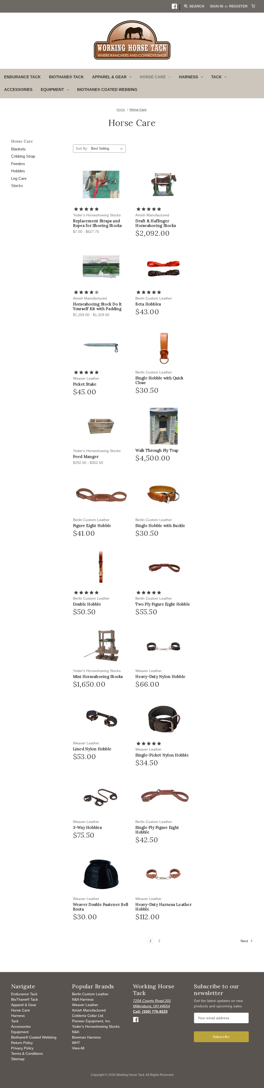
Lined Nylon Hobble (92, 749)
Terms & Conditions (27, 1053)
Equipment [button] (52, 89)
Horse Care (20, 1010)
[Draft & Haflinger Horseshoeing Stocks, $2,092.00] (163, 184)
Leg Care (19, 178)
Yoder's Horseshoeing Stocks (96, 1026)
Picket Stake (85, 384)
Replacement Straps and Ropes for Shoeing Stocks (97, 223)
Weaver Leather (85, 1005)
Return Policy (22, 1043)
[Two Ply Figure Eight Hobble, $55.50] (163, 567)
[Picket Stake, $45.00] (101, 347)
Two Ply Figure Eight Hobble (162, 604)
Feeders (18, 164)
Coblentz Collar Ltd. (88, 1016)
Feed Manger (86, 456)
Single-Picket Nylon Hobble (162, 755)
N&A (75, 1032)
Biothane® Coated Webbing (107, 89)
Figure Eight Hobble (92, 525)
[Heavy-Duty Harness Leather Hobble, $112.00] (163, 874)
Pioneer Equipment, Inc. (91, 1021)
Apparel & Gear (23, 1005)
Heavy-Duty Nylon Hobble (160, 676)
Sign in (216, 6)
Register (238, 6)
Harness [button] (188, 77)
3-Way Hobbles (87, 827)
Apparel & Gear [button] (109, 77)
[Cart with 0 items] (254, 6)
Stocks (17, 185)
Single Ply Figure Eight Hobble (157, 830)
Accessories (18, 89)
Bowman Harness (86, 1037)
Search (196, 6)
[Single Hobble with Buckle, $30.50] (163, 495)
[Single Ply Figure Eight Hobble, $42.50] (163, 797)
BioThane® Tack (66, 77)
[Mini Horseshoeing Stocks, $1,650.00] (101, 646)
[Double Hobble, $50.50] (101, 567)
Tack (15, 1021)
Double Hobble (87, 604)
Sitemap (17, 1059)
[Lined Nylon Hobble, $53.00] (101, 718)
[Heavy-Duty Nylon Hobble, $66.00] (163, 646)
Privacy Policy (22, 1048)
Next (245, 941)
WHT (76, 1043)
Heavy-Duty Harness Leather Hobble (163, 907)
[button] (174, 6)
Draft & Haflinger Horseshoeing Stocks (155, 223)
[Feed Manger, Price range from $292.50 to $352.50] (101, 426)
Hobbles (18, 171)
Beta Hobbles (148, 304)
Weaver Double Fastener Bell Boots (100, 907)
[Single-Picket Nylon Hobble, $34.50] (163, 718)
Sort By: (82, 148)
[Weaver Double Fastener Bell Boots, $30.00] (101, 874)
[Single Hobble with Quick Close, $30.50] (163, 347)
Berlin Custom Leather (90, 994)
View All (78, 1048)
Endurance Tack (22, 77)
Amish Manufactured (89, 1010)
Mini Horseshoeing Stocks (98, 676)
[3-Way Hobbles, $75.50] (101, 797)
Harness (18, 1016)
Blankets (18, 149)
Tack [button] (216, 77)
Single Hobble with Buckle (160, 525)
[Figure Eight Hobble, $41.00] (101, 495)
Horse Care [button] (153, 77)
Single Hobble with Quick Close (159, 380)
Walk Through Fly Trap (156, 450)
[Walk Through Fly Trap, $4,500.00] (163, 426)
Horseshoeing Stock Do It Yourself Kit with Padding (97, 306)
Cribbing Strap (23, 156)
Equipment (20, 1032)
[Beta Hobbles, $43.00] (163, 267)
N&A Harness (83, 999)
